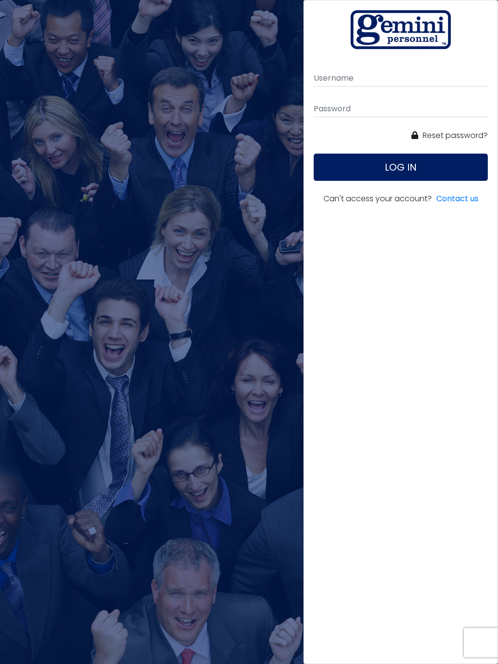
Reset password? (454, 135)
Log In (401, 167)
